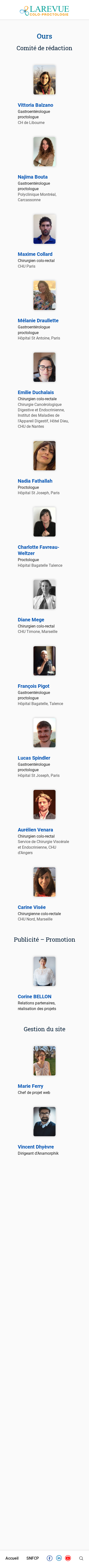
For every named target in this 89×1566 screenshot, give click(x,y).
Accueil (12, 1558)
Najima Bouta (33, 177)
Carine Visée (32, 907)
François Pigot (33, 686)
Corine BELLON (34, 996)
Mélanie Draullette (38, 320)
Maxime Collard (35, 254)
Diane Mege (31, 620)
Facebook (50, 1559)
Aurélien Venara (35, 830)
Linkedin (59, 1559)
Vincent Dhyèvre (36, 1147)
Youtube (68, 1559)
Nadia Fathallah (35, 481)
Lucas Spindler (34, 758)
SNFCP (32, 1558)
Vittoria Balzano (35, 105)
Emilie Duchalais (36, 392)
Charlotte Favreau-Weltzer (38, 550)
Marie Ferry (30, 1086)
